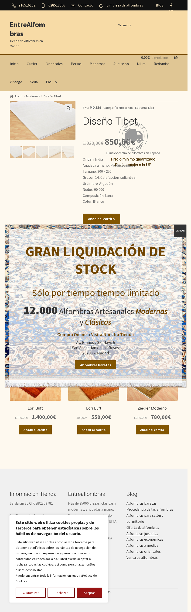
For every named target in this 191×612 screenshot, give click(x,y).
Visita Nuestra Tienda (112, 334)
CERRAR (180, 230)
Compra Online (72, 334)
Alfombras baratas (95, 365)
